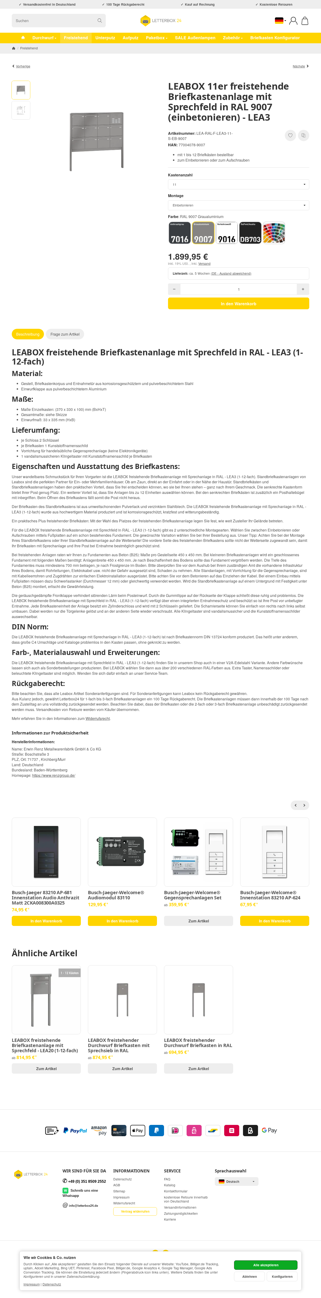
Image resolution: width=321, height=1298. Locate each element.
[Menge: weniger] (174, 289)
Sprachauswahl (230, 1171)
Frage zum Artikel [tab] (65, 334)
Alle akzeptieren (265, 1265)
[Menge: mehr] (303, 289)
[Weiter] (304, 805)
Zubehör (231, 37)
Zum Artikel (198, 921)
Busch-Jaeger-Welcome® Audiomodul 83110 (116, 895)
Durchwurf (43, 37)
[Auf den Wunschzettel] (290, 135)
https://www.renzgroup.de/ (53, 775)
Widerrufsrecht (98, 718)
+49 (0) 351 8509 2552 (87, 1181)
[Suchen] (100, 20)
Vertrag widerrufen (135, 1211)
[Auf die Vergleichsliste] (303, 135)
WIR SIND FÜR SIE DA (84, 1171)
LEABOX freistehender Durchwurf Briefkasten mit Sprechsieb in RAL (119, 1045)
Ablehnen (249, 1276)
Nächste (299, 66)
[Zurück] (295, 805)
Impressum (31, 1284)
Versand (204, 263)
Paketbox (155, 37)
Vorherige (23, 66)
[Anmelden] (293, 20)
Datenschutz (52, 1284)
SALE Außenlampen (195, 37)
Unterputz (105, 37)
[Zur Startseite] (160, 21)
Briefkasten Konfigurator (275, 37)
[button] (21, 90)
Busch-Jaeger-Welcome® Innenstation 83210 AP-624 (270, 895)
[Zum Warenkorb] (305, 20)
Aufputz (130, 37)
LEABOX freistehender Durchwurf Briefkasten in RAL (198, 1043)
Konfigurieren (282, 1276)
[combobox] (238, 184)
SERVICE (172, 1171)
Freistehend (76, 37)
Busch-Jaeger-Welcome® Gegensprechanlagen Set (193, 895)
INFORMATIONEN (131, 1171)
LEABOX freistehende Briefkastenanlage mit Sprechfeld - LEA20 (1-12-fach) (45, 1045)
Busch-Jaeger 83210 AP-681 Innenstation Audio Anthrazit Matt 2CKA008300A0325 (45, 897)
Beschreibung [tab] (27, 334)
